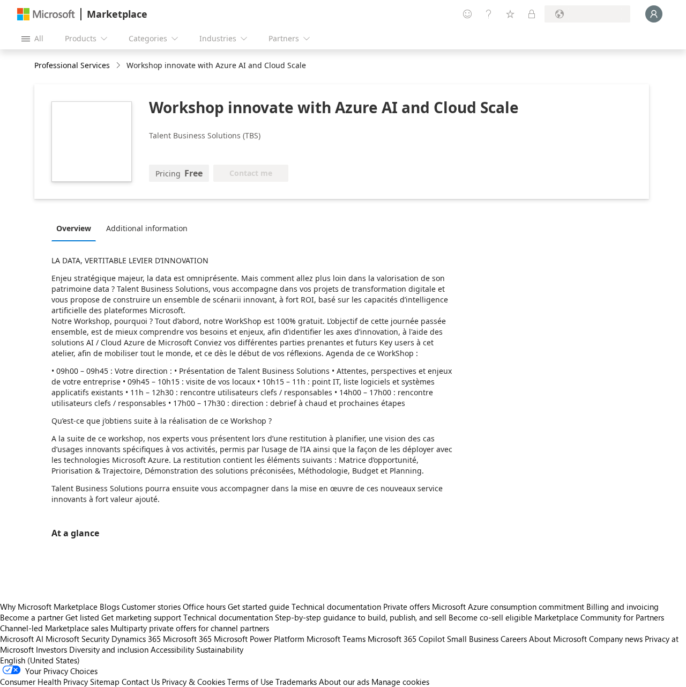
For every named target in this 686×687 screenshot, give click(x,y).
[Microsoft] (46, 14)
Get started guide (258, 606)
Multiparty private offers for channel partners (189, 628)
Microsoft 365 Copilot (406, 638)
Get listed (82, 617)
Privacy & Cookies (193, 681)
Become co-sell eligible (490, 617)
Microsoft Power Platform (259, 638)
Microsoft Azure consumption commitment (509, 606)
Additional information (147, 228)
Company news (616, 638)
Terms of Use (250, 681)
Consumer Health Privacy (44, 681)
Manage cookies (400, 681)
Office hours (204, 606)
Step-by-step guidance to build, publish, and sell (360, 617)
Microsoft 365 (187, 638)
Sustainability (219, 649)
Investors (51, 649)
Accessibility (172, 649)
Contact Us (141, 681)
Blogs (110, 606)
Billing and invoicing (622, 606)
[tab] (76, 228)
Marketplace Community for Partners (599, 617)
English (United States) (40, 660)
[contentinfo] (119, 66)
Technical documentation (336, 606)
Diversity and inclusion (108, 649)
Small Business (472, 638)
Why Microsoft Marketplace (49, 606)
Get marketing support (141, 617)
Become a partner (31, 617)
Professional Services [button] (72, 65)
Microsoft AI (21, 638)
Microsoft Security (77, 638)
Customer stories (151, 606)
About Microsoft (558, 638)
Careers (514, 638)
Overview (73, 228)
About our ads (344, 681)
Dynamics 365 (136, 638)
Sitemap (105, 681)
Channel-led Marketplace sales (54, 628)
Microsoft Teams (336, 638)
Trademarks (296, 681)
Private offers (406, 606)
